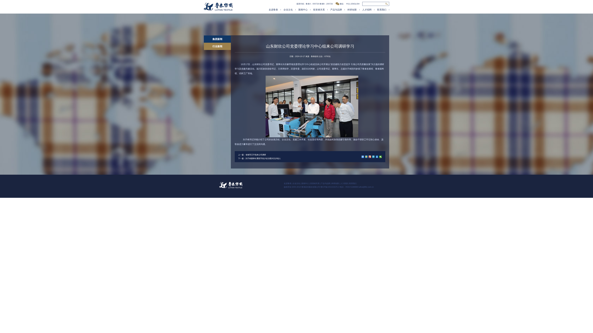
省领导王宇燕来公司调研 (256, 155)
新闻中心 (303, 9)
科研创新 (352, 9)
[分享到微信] (380, 157)
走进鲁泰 (273, 9)
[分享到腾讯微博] (373, 157)
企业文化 (288, 9)
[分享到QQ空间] (366, 157)
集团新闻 (217, 39)
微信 (341, 4)
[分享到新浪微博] (370, 157)
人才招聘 (367, 9)
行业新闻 (217, 46)
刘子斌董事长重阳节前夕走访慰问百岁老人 (263, 158)
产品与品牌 (336, 9)
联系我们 (381, 9)
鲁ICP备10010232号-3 (329, 187)
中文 (348, 4)
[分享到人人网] (377, 157)
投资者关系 (319, 9)
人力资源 (344, 183)
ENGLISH (355, 4)
